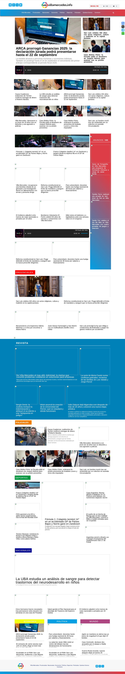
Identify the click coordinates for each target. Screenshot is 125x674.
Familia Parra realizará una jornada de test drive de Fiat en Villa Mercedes (100, 197)
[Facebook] (10, 4)
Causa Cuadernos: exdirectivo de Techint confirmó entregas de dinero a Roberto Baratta (25, 96)
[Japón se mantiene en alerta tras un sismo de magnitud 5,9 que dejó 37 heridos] (95, 629)
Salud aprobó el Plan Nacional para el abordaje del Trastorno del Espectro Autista (62, 611)
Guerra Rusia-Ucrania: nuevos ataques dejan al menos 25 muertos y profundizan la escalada (95, 652)
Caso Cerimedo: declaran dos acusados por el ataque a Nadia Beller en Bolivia (94, 644)
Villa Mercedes (26, 12)
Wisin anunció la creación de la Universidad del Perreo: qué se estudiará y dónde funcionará (51, 408)
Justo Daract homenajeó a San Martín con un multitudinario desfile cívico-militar (62, 327)
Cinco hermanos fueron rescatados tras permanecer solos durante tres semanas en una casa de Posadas (29, 611)
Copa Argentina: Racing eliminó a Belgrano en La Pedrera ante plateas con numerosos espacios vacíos (96, 495)
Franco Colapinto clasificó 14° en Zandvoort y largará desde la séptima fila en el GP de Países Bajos (70, 153)
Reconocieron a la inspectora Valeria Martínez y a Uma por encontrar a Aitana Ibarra (30, 327)
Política (62, 12)
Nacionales (45, 12)
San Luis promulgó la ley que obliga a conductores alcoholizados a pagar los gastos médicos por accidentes (94, 327)
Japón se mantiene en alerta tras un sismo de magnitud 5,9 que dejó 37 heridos (95, 636)
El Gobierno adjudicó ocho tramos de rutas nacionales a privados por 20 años (27, 217)
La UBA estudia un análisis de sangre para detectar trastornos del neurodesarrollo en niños (49, 96)
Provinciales (36, 12)
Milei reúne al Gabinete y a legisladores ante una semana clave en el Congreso (77, 217)
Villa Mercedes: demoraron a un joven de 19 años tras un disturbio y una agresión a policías (26, 123)
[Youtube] (20, 4)
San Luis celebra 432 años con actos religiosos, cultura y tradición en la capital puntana (96, 35)
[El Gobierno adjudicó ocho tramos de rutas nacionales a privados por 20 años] (27, 208)
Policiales (77, 12)
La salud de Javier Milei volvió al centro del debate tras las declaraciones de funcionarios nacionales (61, 645)
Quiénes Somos (87, 12)
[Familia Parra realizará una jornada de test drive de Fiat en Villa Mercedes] (100, 184)
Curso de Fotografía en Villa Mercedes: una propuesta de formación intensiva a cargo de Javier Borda (100, 169)
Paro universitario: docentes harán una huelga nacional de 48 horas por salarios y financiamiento (77, 187)
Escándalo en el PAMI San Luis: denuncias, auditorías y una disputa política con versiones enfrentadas (29, 654)
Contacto (97, 12)
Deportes (69, 12)
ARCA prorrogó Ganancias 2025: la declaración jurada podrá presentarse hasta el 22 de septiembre (46, 52)
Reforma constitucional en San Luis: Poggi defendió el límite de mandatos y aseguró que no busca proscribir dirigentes (52, 188)
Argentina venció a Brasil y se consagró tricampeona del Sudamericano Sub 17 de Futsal (97, 539)
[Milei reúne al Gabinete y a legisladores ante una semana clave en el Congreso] (77, 208)
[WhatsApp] (123, 33)
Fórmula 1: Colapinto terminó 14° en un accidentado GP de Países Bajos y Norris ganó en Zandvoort (31, 153)
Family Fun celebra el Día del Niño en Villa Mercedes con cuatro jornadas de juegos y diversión (100, 224)
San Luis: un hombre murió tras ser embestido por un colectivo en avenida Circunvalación (98, 123)
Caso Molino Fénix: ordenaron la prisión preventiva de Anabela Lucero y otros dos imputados (72, 124)
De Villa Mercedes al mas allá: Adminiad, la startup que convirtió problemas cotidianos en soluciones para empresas (45, 376)
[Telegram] (123, 30)
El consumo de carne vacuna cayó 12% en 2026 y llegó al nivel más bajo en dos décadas (29, 646)
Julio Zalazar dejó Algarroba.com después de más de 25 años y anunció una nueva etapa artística (88, 407)
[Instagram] (13, 4)
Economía (54, 12)
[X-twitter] (17, 4)
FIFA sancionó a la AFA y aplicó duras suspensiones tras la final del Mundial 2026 (27, 515)
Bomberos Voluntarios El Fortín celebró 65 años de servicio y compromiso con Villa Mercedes (51, 217)
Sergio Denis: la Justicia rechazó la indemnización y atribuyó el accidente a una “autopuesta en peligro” (26, 410)
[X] (123, 26)
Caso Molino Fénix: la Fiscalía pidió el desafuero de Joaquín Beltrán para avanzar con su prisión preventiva (95, 58)
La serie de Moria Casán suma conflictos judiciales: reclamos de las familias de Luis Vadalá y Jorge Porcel (94, 378)
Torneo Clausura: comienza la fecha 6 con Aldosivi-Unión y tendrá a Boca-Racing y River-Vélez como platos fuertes (27, 536)
